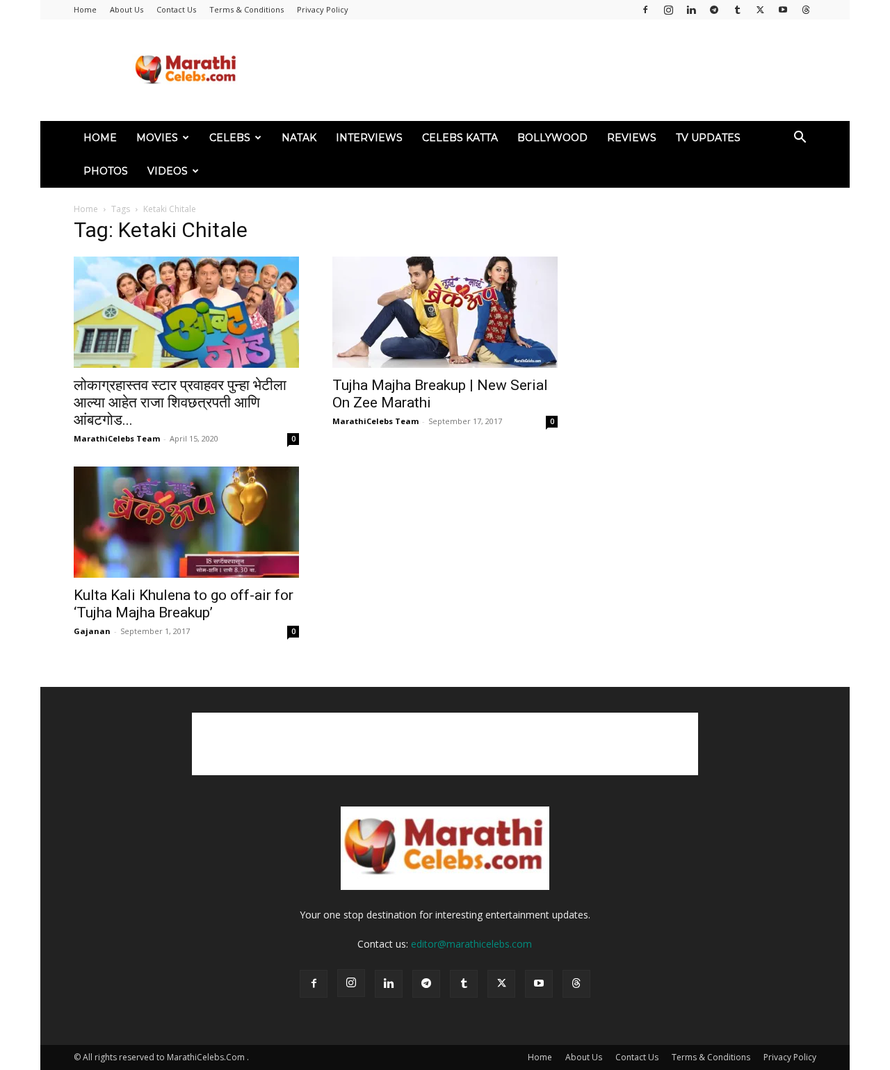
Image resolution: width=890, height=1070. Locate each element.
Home (85, 9)
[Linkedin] (691, 9)
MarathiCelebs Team (117, 438)
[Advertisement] (563, 70)
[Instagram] (668, 9)
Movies (157, 137)
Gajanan (92, 631)
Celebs (229, 137)
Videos (167, 171)
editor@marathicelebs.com (471, 943)
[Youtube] (782, 9)
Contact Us (176, 9)
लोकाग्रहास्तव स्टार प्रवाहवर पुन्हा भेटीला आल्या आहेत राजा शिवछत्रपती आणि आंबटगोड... (180, 402)
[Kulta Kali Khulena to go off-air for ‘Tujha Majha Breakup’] (186, 522)
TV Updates (708, 137)
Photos (105, 171)
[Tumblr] (737, 9)
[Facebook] (645, 9)
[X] (760, 9)
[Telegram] (714, 9)
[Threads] (805, 9)
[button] (799, 138)
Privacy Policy (322, 9)
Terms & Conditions (246, 9)
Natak (299, 137)
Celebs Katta (460, 137)
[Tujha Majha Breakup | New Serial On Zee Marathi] (445, 312)
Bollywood (552, 137)
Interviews (369, 137)
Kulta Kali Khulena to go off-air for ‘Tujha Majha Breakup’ (183, 604)
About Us (126, 9)
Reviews (631, 137)
